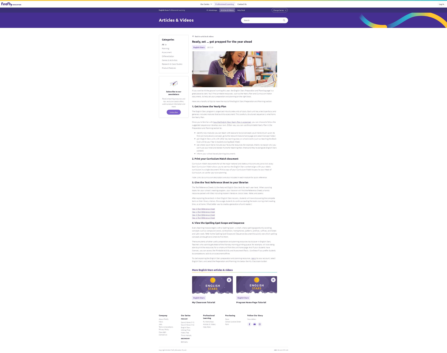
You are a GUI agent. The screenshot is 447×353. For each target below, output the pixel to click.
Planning (165, 48)
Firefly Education (11, 4)
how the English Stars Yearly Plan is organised (232, 122)
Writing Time (185, 330)
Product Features (169, 68)
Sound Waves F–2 (187, 322)
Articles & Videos (227, 10)
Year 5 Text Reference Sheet (203, 215)
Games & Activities (169, 60)
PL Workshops (212, 10)
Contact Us (242, 4)
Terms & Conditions (166, 327)
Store (227, 319)
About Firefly (163, 319)
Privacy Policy (164, 329)
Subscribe (174, 112)
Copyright (162, 332)
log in (253, 258)
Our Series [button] (204, 4)
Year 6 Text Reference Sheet (203, 217)
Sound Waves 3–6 (187, 325)
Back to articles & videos (204, 36)
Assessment (167, 52)
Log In (441, 4)
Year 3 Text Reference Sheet (203, 208)
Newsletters (251, 319)
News (161, 321)
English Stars (172, 10)
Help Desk (241, 10)
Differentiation (168, 56)
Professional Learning (224, 4)
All (163, 44)
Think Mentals (186, 335)
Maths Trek (185, 332)
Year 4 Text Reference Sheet (203, 211)
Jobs (160, 324)
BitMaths (184, 342)
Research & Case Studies (172, 64)
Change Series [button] (278, 10)
